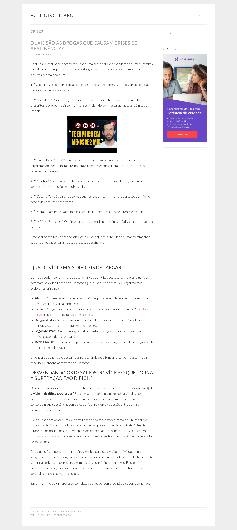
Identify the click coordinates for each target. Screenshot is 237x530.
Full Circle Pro (52, 15)
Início (202, 16)
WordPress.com (63, 515)
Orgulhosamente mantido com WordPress (57, 511)
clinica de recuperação (45, 436)
